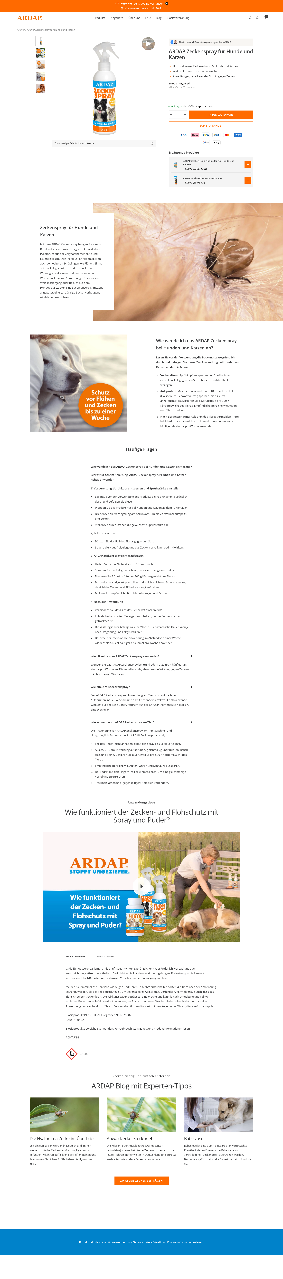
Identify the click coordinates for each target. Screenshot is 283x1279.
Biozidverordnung (178, 18)
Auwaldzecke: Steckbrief (129, 1138)
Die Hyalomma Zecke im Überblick (62, 1138)
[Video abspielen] (141, 886)
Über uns (134, 18)
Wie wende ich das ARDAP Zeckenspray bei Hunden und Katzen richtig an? (140, 466)
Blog (158, 18)
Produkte (99, 18)
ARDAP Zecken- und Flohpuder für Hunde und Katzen (208, 162)
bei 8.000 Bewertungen (148, 3)
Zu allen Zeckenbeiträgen (141, 1180)
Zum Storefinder (211, 125)
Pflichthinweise (75, 956)
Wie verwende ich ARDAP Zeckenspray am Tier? (122, 722)
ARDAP (21, 29)
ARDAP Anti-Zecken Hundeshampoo (203, 178)
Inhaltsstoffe (106, 956)
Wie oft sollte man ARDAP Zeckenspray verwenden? (125, 656)
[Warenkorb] (264, 17)
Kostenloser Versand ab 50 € (143, 8)
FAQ (148, 18)
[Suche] (250, 17)
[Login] (257, 17)
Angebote (117, 18)
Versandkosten (190, 87)
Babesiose (193, 1138)
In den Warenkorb (221, 114)
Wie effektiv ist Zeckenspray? (110, 687)
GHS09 (84, 1054)
